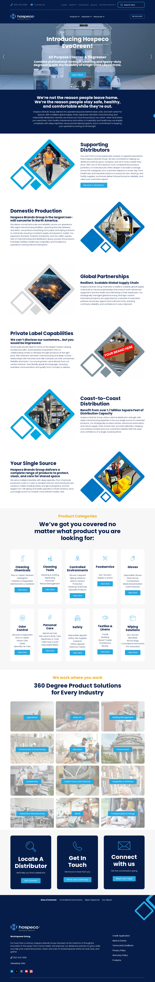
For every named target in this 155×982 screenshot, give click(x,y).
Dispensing (50, 577)
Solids (22, 643)
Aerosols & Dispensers (22, 634)
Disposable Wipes (50, 644)
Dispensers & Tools (50, 639)
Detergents (22, 578)
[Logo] (23, 17)
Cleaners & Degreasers (22, 581)
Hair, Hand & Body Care (50, 636)
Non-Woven (132, 635)
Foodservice (105, 643)
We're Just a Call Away (77, 879)
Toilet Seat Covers (49, 642)
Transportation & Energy (123, 813)
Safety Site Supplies (77, 638)
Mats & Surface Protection (77, 582)
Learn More (77, 74)
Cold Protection (132, 586)
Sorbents (77, 641)
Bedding (105, 637)
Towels (105, 634)
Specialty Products (77, 589)
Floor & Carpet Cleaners (22, 575)
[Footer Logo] (26, 927)
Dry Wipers (107, 900)
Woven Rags (133, 640)
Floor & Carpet (22, 637)
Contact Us (39, 4)
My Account (137, 16)
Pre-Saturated (133, 646)
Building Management (123, 717)
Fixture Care (22, 640)
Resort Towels (105, 640)
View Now (22, 589)
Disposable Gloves (133, 575)
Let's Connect (30, 880)
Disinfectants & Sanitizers (22, 584)
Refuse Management (50, 583)
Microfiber (132, 637)
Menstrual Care (50, 633)
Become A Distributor (94, 185)
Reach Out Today (124, 878)
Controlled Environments (132, 643)
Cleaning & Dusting (50, 575)
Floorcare (50, 580)
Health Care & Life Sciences (77, 781)
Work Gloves (133, 578)
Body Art (77, 717)
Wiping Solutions (77, 578)
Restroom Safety (77, 646)
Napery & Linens (105, 577)
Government (123, 749)
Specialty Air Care (22, 646)
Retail (77, 813)
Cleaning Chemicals (77, 586)
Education (77, 749)
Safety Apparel (77, 644)
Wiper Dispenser (92, 900)
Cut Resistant (133, 581)
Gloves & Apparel (77, 575)
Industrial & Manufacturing (32, 813)
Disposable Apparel (77, 635)
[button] (73, 5)
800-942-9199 (20, 4)
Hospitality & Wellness (122, 781)
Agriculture (32, 717)
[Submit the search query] (122, 5)
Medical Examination (132, 584)
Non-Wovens (105, 575)
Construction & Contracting (32, 749)
